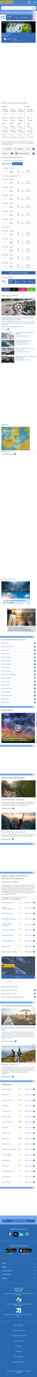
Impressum (19, 1346)
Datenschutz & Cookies (18, 1330)
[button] (18, 271)
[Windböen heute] (18, 438)
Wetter (4, 1263)
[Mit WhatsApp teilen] (31, 289)
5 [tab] (21, 981)
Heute (3, 17)
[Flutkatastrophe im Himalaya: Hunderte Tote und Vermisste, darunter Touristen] (18, 307)
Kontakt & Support (18, 1341)
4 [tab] (18, 981)
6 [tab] (24, 981)
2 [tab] (13, 981)
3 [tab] (16, 981)
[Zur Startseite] (7, 2)
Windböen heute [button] (5, 451)
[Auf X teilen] (14, 289)
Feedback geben (17, 41)
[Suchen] (33, 8)
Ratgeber (5, 1278)
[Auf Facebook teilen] (5, 289)
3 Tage (16, 17)
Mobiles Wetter (7, 1271)
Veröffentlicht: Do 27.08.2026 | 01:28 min (12, 327)
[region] (18, 176)
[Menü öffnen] (34, 2)
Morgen (9, 17)
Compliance (18, 1351)
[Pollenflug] (29, 2)
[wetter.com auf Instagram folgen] (27, 1234)
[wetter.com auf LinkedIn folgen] (21, 1234)
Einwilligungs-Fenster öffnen (18, 1335)
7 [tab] (27, 981)
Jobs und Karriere (18, 1325)
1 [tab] (10, 981)
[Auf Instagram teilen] (22, 289)
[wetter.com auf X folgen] (15, 1235)
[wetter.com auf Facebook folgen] (10, 1234)
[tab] (6, 163)
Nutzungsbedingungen (18, 1362)
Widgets (4, 1267)
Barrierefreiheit (18, 1356)
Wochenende (24, 17)
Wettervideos (6, 1274)
